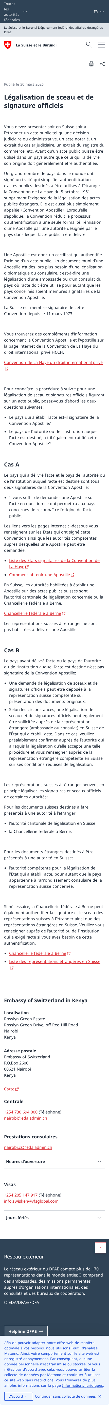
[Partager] (102, 63)
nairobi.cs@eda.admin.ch (28, 1147)
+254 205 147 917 (21, 1195)
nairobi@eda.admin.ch (25, 1118)
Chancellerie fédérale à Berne (32, 613)
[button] (100, 1247)
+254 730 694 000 (21, 1112)
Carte (9, 1089)
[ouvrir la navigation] (101, 45)
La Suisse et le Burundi (36, 45)
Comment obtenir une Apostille (39, 574)
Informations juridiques (82, 1385)
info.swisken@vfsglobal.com (31, 1201)
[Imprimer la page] (91, 63)
